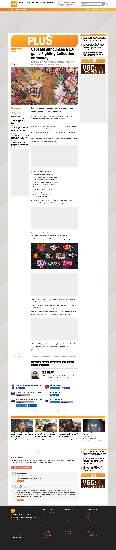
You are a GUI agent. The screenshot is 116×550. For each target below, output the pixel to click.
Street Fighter (41, 196)
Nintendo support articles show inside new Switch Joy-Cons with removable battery (20, 137)
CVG (87, 515)
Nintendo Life (90, 521)
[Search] (103, 4)
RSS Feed (45, 527)
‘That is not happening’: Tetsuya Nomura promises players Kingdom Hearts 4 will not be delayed (95, 39)
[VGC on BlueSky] (100, 9)
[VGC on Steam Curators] (106, 9)
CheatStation (89, 513)
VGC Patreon (46, 531)
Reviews (30, 3)
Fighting (35, 365)
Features (40, 3)
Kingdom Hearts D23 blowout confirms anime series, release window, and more (93, 54)
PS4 (61, 299)
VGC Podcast (46, 533)
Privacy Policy (46, 523)
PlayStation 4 (36, 362)
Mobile (46, 5)
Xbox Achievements (91, 535)
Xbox (28, 5)
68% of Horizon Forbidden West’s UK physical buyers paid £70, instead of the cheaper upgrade (22, 434)
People (66, 521)
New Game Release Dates (64, 5)
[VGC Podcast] (96, 9)
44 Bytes (20, 536)
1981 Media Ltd (16, 514)
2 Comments (17, 108)
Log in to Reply (21, 481)
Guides (50, 3)
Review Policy (46, 525)
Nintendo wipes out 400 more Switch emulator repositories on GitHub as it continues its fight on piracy (45, 434)
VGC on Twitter (47, 535)
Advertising (46, 517)
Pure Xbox (89, 525)
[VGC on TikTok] (104, 9)
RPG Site (88, 529)
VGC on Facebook (48, 529)
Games (66, 523)
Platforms (67, 527)
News (22, 3)
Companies (67, 525)
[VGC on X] (98, 9)
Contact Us (46, 521)
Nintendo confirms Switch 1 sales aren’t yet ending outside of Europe (19, 144)
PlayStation (22, 5)
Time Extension (90, 533)
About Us (45, 515)
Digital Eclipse (59, 311)
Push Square (89, 527)
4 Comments (30, 442)
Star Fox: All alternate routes (65, 4)
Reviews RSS (67, 533)
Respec (88, 531)
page (66, 460)
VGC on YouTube (47, 537)
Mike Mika (34, 346)
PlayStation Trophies (91, 523)
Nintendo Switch (56, 362)
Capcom (71, 362)
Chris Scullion (15, 65)
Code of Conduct (47, 519)
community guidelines (46, 452)
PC (32, 302)
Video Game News (17, 49)
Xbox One (66, 299)
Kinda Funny (89, 519)
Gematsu (88, 517)
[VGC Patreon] (95, 9)
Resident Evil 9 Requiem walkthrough (67, 2)
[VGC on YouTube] (102, 9)
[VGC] (14, 4)
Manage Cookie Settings (49, 513)
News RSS (67, 529)
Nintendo (33, 5)
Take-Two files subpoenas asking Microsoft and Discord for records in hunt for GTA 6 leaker (69, 434)
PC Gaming (40, 5)
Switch (72, 299)
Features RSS (67, 531)
